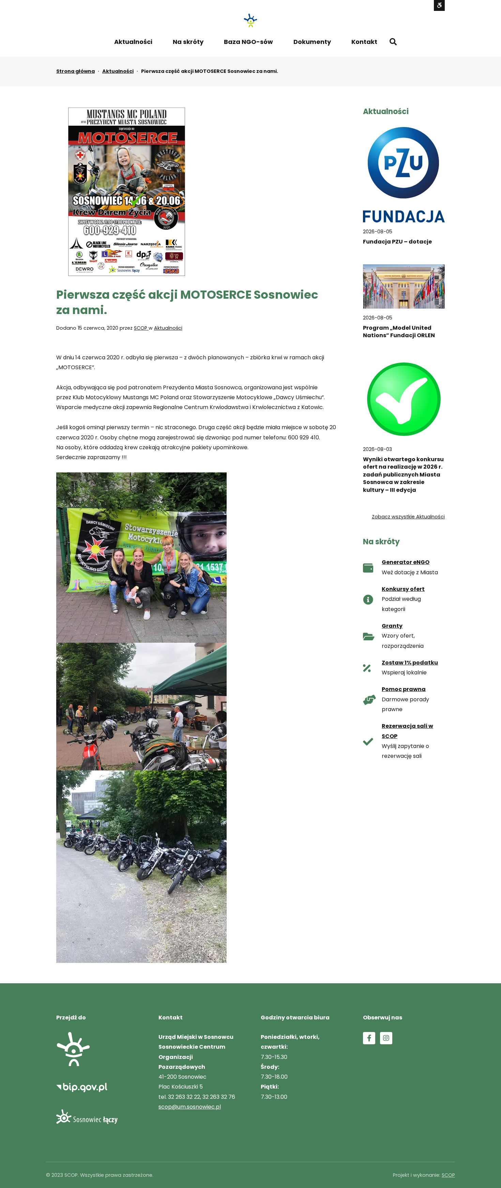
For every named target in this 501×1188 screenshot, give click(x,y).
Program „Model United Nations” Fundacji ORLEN (399, 331)
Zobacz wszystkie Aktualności (408, 516)
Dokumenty (312, 41)
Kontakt (364, 41)
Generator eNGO (405, 562)
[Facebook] (369, 1038)
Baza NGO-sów (248, 41)
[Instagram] (386, 1038)
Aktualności (133, 41)
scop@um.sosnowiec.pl (189, 1107)
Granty (392, 626)
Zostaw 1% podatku (410, 663)
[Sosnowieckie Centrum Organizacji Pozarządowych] (250, 20)
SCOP (141, 328)
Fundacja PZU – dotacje (397, 241)
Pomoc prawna (404, 689)
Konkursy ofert (403, 589)
